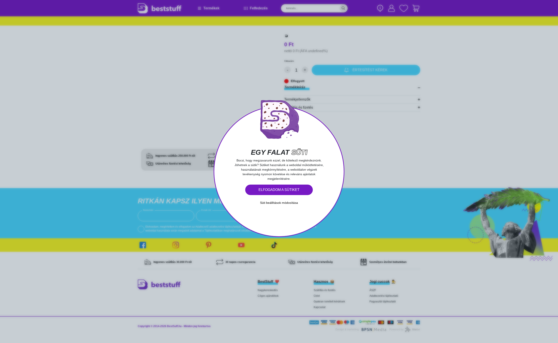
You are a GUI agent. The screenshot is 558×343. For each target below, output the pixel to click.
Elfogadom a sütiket (279, 190)
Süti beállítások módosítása (279, 202)
